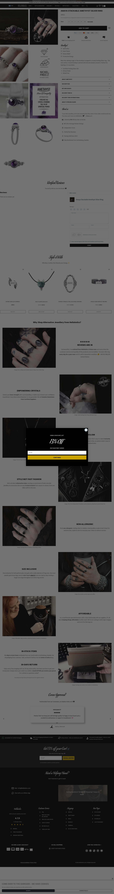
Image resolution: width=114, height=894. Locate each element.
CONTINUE (57, 457)
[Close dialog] (86, 430)
